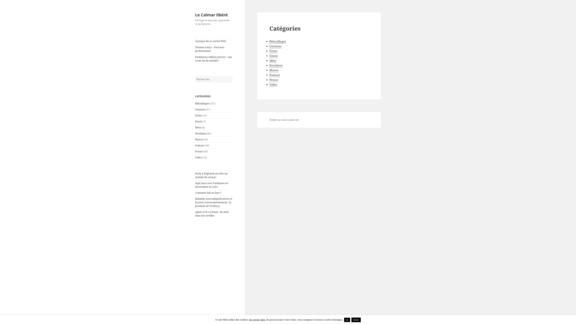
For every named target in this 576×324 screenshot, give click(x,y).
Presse (199, 151)
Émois (198, 121)
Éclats (198, 115)
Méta (198, 127)
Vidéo (198, 157)
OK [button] (347, 320)
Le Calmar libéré (211, 15)
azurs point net (290, 120)
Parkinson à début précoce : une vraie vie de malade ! (213, 58)
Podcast (199, 145)
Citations (200, 109)
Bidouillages (202, 103)
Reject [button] (356, 319)
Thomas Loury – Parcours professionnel (209, 49)
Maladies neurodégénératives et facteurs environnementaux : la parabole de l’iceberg (213, 202)
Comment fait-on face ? (208, 192)
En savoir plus (257, 319)
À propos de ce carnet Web (210, 41)
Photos (199, 139)
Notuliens (200, 133)
